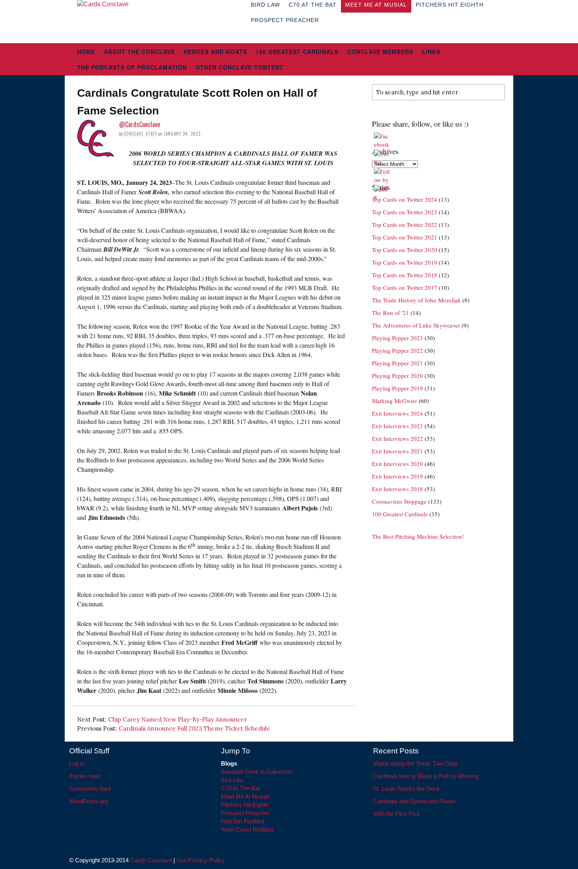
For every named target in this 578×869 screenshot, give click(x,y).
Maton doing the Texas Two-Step (415, 763)
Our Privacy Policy (201, 860)
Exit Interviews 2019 (397, 476)
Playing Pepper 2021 (397, 363)
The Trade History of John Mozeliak (416, 300)
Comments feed (89, 788)
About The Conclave (139, 51)
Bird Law (232, 780)
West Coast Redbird (247, 829)
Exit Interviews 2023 (397, 426)
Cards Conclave (151, 860)
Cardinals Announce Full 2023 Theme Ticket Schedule (194, 728)
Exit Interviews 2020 (397, 464)
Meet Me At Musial (245, 796)
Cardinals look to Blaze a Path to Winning (426, 776)
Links (431, 51)
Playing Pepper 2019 (397, 388)
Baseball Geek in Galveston (257, 771)
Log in (77, 763)
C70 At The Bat (240, 788)
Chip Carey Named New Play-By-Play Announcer (177, 719)
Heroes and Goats (215, 51)
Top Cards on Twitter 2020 (404, 250)
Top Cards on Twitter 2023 (404, 212)
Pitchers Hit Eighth (245, 804)
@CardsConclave (139, 124)
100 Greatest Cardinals (297, 51)
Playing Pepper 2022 (397, 350)
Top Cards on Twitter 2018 (404, 275)
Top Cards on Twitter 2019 (404, 262)
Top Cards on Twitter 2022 (404, 224)
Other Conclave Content (239, 67)
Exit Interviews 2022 (397, 438)
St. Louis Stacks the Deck (406, 788)
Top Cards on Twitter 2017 (404, 287)
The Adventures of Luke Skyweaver (416, 325)
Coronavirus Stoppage (399, 501)
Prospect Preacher (285, 20)
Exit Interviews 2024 (397, 413)
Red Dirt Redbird (242, 821)
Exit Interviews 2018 (397, 489)
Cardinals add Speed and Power (414, 801)
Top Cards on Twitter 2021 (404, 237)
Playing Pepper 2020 (397, 375)
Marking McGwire (394, 401)
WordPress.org (88, 801)
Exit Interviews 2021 (397, 451)
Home (86, 51)
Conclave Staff (140, 134)
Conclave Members (380, 51)
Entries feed (84, 776)
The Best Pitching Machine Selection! (418, 536)
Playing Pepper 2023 (397, 338)
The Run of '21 (390, 313)
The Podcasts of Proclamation (132, 67)
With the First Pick (396, 813)
